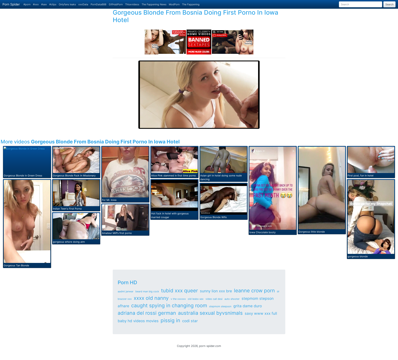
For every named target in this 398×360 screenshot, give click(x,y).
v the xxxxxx (178, 298)
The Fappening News (154, 4)
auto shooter (232, 298)
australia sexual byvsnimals (210, 313)
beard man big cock (147, 291)
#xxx (36, 4)
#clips (52, 4)
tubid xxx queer (179, 291)
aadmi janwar (125, 291)
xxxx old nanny (151, 298)
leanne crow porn (254, 291)
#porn (26, 4)
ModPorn (174, 4)
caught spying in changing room (169, 305)
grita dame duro (247, 306)
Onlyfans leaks (67, 4)
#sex (44, 4)
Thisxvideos (132, 4)
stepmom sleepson (220, 306)
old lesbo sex (196, 298)
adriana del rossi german (147, 313)
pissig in (170, 320)
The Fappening (190, 4)
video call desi (214, 298)
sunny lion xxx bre (216, 291)
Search (389, 4)
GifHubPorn (116, 4)
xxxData (83, 4)
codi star (190, 321)
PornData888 (98, 4)
